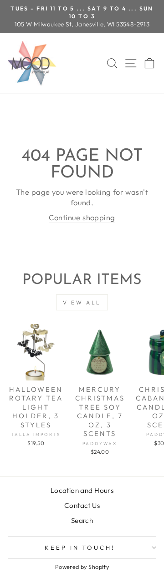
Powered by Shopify (82, 566)
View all (82, 302)
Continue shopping (82, 217)
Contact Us (82, 505)
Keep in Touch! (80, 547)
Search (82, 520)
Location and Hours (82, 490)
